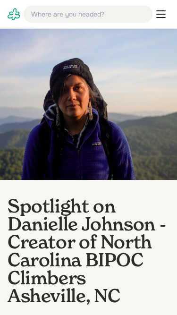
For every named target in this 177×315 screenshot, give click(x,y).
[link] (14, 14)
